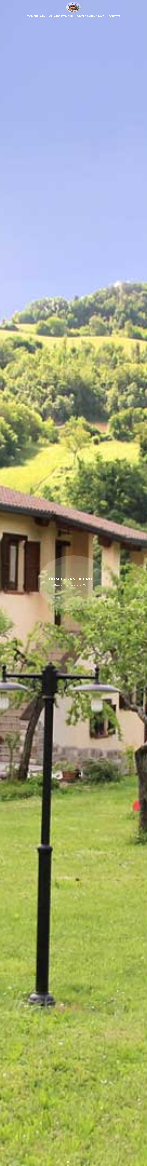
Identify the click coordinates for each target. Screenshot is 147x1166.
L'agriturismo (35, 16)
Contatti (115, 16)
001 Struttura (68, 1162)
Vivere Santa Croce (90, 16)
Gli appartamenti (61, 16)
